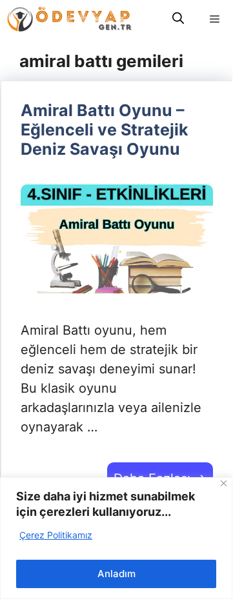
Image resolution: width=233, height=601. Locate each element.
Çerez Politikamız (55, 534)
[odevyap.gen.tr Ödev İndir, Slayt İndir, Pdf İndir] (69, 19)
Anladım (116, 573)
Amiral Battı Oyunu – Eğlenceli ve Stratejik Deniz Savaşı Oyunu (104, 130)
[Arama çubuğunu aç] (178, 19)
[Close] (224, 483)
